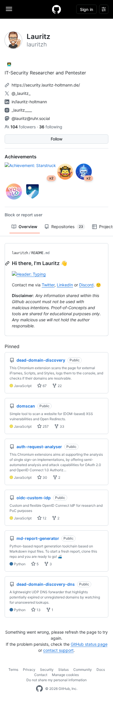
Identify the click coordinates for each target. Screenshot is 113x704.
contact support (58, 650)
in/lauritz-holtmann (29, 101)
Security (47, 669)
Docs (100, 669)
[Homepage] (56, 9)
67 (44, 386)
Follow (57, 138)
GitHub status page (89, 644)
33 (61, 426)
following (50, 126)
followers (23, 126)
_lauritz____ (22, 110)
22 (59, 386)
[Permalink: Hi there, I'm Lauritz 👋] (8, 263)
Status (63, 669)
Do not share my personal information (56, 680)
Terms (13, 669)
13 (38, 610)
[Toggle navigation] (9, 9)
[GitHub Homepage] (39, 688)
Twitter (48, 284)
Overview (28, 226)
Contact (40, 675)
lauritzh (20, 253)
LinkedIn (65, 284)
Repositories (67, 226)
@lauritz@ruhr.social (31, 118)
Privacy (29, 669)
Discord (86, 284)
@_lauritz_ (21, 93)
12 (44, 518)
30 (44, 477)
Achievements (21, 156)
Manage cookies (65, 675)
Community (82, 669)
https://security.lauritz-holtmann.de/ (46, 84)
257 (45, 426)
